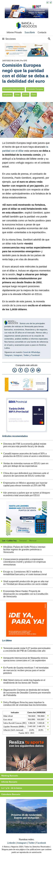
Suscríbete (30, 32)
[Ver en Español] (51, 2)
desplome (7, 94)
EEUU (25, 94)
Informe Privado (14, 32)
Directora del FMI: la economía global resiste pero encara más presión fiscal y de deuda (24, 445)
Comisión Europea (35, 89)
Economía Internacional (13, 89)
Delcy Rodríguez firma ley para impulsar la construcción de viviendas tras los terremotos (24, 703)
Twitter (26, 355)
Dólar (17, 94)
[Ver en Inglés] (47, 2)
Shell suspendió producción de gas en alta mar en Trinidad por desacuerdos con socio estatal (26, 582)
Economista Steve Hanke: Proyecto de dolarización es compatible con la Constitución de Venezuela (25, 594)
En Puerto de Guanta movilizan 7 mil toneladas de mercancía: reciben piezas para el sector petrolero (26, 670)
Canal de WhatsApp (31, 352)
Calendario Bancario (10, 794)
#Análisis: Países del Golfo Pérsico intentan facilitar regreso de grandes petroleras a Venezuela (24, 549)
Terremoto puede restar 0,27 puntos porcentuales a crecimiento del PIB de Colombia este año (26, 649)
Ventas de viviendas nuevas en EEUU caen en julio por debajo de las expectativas (25, 464)
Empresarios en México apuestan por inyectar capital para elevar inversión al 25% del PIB (25, 484)
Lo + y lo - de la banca (11, 788)
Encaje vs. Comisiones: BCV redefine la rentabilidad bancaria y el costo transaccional (25, 573)
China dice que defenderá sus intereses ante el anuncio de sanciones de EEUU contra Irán (26, 474)
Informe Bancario (9, 782)
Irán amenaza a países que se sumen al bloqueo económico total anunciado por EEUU (26, 494)
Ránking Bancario (9, 776)
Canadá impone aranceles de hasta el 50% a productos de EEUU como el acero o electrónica (26, 454)
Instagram (18, 355)
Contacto (42, 32)
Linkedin (11, 843)
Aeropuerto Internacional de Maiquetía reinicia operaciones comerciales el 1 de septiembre (25, 659)
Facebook (35, 355)
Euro (34, 94)
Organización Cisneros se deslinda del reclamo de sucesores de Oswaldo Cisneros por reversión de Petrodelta (27, 692)
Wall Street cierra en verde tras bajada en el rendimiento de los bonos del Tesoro (24, 681)
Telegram (8, 355)
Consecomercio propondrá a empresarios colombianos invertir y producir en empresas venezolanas (24, 562)
